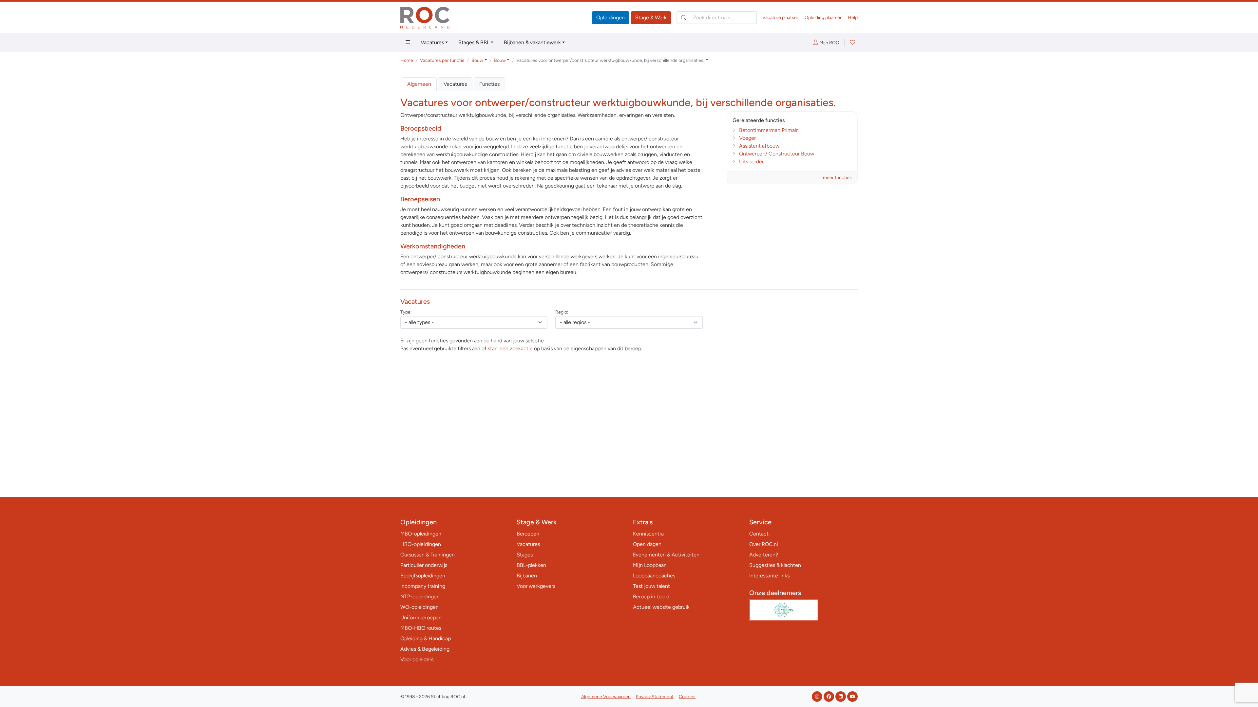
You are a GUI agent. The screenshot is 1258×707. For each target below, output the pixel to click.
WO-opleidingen (419, 607)
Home (406, 60)
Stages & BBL (473, 42)
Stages (525, 555)
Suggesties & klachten (775, 565)
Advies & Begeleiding (424, 649)
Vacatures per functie (442, 60)
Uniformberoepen (421, 617)
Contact (759, 534)
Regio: (561, 312)
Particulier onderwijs (423, 565)
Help (853, 17)
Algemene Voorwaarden (606, 696)
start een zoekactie (510, 348)
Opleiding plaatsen (824, 17)
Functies (489, 84)
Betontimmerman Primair (768, 130)
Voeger (747, 138)
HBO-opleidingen (420, 544)
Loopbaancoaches (654, 575)
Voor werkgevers (536, 586)
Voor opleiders (416, 659)
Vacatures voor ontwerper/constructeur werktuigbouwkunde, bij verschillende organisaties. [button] (610, 60)
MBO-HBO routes (420, 628)
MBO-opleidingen (420, 534)
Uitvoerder (751, 161)
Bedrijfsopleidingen (422, 575)
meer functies (837, 177)
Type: (405, 312)
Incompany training (422, 586)
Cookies (687, 696)
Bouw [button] (477, 60)
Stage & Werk (651, 17)
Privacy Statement (655, 696)
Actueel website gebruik (661, 607)
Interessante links (769, 575)
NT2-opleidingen (420, 596)
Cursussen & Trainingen (427, 555)
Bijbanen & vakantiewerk (532, 42)
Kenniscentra (648, 534)
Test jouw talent (651, 586)
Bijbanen (527, 575)
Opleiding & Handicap (425, 638)
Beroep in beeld (651, 596)
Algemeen (419, 84)
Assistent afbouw (759, 146)
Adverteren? (763, 555)
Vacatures (432, 42)
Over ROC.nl (763, 544)
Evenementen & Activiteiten (666, 555)
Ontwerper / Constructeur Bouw (776, 154)
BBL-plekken (531, 565)
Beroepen (528, 534)
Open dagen (647, 544)
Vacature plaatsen (780, 17)
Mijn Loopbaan (650, 565)
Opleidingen (610, 17)
